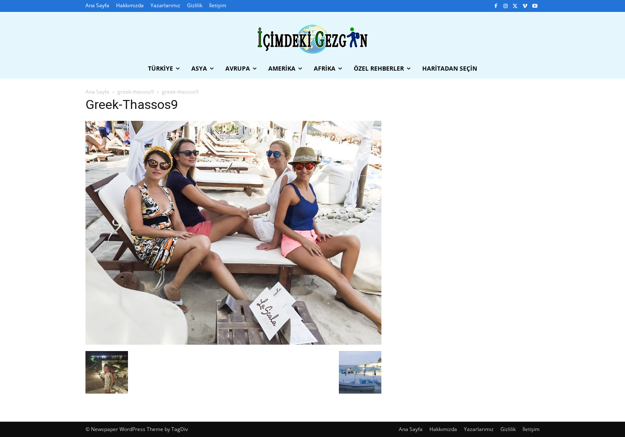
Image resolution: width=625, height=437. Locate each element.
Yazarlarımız (479, 429)
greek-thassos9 (135, 91)
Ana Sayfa (97, 91)
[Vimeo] (525, 6)
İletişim (531, 429)
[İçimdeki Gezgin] (312, 39)
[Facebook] (496, 6)
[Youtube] (535, 6)
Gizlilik (508, 429)
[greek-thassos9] (233, 342)
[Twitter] (515, 6)
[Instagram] (506, 6)
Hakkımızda (443, 429)
